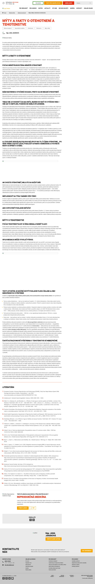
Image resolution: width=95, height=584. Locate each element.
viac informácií (86, 550)
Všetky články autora (53, 539)
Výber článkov (22, 508)
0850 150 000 (15, 2)
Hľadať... (79, 3)
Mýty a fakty (47, 28)
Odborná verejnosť (8, 28)
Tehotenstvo (38, 28)
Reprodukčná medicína (19, 28)
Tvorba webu (85, 578)
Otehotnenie (30, 28)
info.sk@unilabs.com (9, 565)
